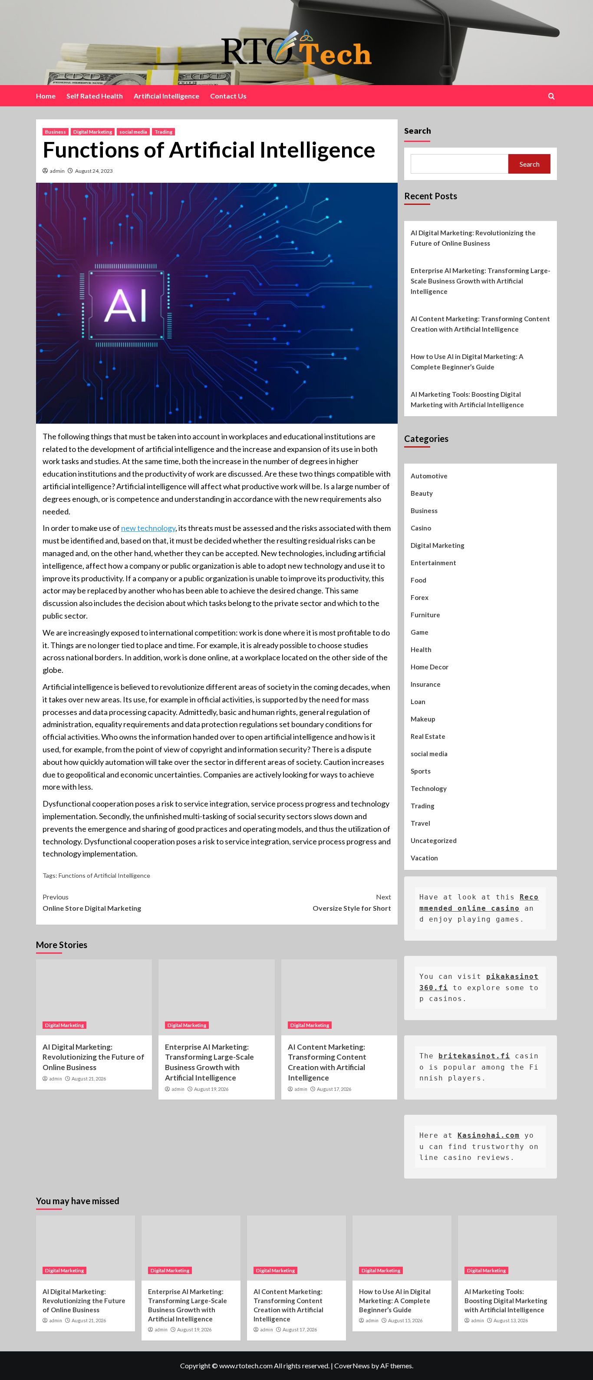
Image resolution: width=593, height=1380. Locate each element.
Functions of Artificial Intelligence (104, 875)
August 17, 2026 (334, 1089)
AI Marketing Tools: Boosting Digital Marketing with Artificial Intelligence (467, 399)
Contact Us (228, 96)
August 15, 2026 (405, 1320)
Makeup (423, 719)
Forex (419, 597)
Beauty (422, 493)
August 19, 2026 (211, 1089)
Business (55, 132)
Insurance (426, 684)
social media (133, 132)
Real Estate (428, 736)
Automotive (429, 476)
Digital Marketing (92, 132)
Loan (418, 701)
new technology (148, 528)
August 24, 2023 (94, 171)
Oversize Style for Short (352, 902)
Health (421, 649)
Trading (163, 132)
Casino (421, 528)
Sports (421, 771)
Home (46, 96)
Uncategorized (434, 840)
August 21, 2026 (89, 1078)
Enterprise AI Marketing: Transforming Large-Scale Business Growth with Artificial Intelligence (480, 281)
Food (418, 580)
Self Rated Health (94, 96)
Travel (420, 823)
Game (419, 632)
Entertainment (433, 562)
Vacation (424, 858)
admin (57, 171)
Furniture (425, 615)
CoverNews (352, 1365)
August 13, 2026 (511, 1320)
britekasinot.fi (474, 1056)
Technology (429, 788)
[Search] (551, 96)
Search (417, 130)
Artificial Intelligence (166, 96)
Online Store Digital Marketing (92, 902)
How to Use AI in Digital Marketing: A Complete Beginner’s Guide (467, 361)
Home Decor (429, 667)
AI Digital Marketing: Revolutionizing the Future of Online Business (94, 1057)
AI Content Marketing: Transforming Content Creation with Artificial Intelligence (480, 324)
